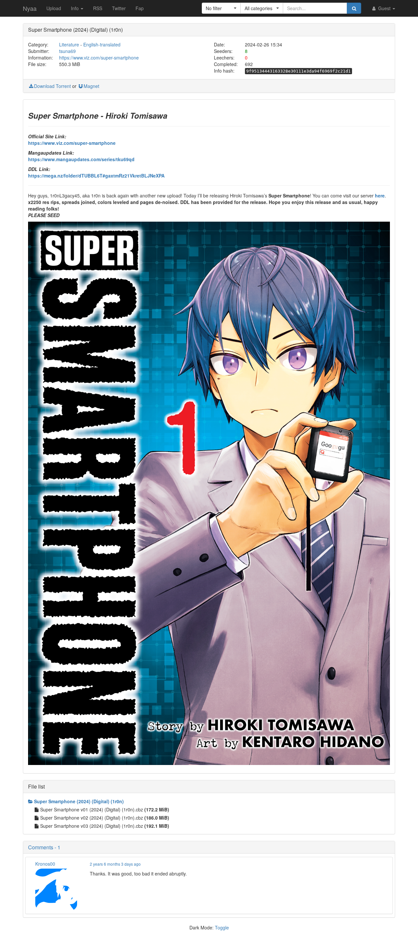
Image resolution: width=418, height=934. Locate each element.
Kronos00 (45, 863)
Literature (69, 44)
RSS (97, 8)
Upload (53, 8)
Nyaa (30, 8)
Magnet (91, 86)
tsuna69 (67, 51)
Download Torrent (52, 86)
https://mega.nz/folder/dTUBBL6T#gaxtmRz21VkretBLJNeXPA (96, 175)
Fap (140, 8)
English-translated (102, 44)
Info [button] (75, 8)
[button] (221, 8)
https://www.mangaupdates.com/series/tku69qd (81, 159)
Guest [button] (384, 8)
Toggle (222, 927)
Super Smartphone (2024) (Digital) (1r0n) (79, 801)
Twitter (119, 8)
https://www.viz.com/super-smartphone (99, 57)
